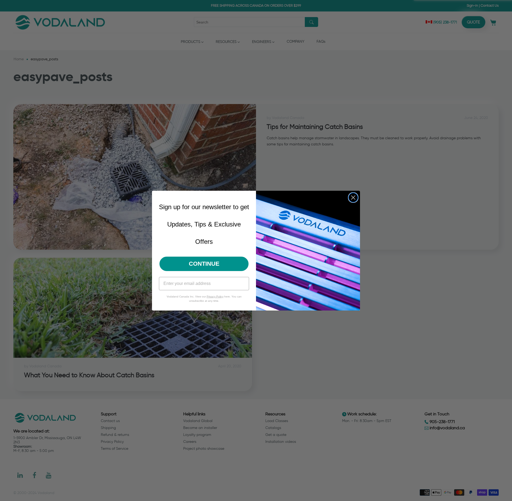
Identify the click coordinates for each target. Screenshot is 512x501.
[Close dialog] (353, 197)
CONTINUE (204, 263)
